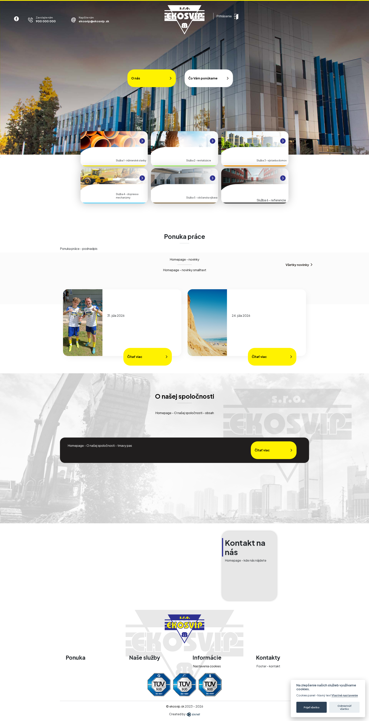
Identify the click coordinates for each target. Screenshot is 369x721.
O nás (135, 78)
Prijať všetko (311, 707)
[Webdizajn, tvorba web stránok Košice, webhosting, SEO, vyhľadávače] (193, 714)
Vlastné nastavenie (345, 695)
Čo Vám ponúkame (203, 78)
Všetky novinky (297, 265)
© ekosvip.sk (175, 706)
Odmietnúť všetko (344, 707)
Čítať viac (134, 357)
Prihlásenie (224, 16)
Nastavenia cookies (207, 666)
